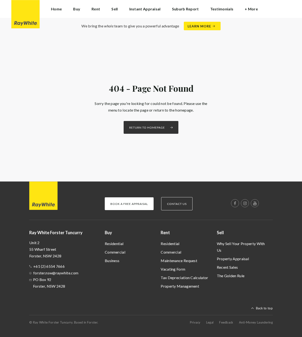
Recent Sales (227, 267)
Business (112, 260)
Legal (210, 322)
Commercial (115, 252)
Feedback (226, 322)
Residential (114, 243)
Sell (220, 232)
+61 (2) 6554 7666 (49, 266)
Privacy (195, 322)
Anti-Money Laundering (256, 322)
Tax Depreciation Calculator (184, 277)
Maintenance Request (179, 260)
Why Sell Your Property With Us (241, 246)
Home (56, 9)
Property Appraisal (233, 258)
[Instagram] (245, 203)
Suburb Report (185, 9)
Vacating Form (173, 269)
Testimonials (222, 9)
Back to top (264, 308)
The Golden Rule (231, 275)
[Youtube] (255, 203)
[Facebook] (235, 203)
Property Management (180, 286)
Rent (165, 232)
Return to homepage (147, 127)
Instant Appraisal (145, 9)
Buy (108, 232)
